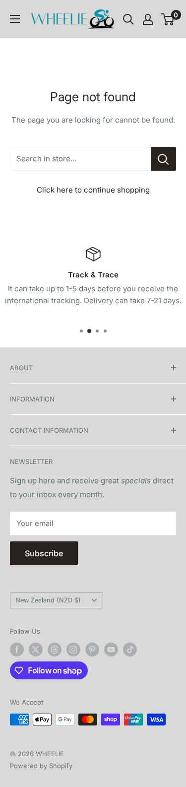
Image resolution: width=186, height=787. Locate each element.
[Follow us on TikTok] (130, 649)
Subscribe (44, 553)
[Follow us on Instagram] (73, 649)
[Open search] (128, 19)
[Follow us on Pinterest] (92, 649)
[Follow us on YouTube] (111, 649)
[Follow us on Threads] (55, 649)
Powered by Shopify (41, 766)
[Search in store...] (163, 159)
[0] (168, 19)
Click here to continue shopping (93, 190)
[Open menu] (15, 19)
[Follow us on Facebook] (17, 649)
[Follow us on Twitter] (36, 649)
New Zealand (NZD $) (48, 600)
